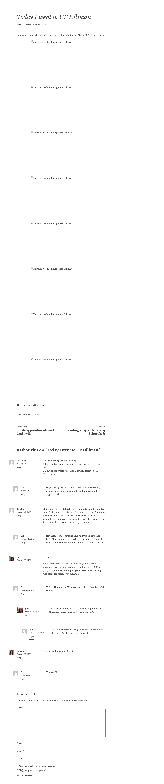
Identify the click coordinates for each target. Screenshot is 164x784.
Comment (22, 707)
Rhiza (43, 25)
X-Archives (34, 415)
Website (20, 758)
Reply (19, 468)
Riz (22, 487)
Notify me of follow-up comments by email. (37, 766)
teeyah (20, 651)
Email (20, 751)
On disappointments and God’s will (35, 430)
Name (20, 743)
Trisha (20, 509)
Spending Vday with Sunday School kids (85, 430)
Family (27, 415)
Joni (19, 557)
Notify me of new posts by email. (33, 770)
